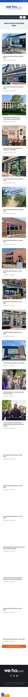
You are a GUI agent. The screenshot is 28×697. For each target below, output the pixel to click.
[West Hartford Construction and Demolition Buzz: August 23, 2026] (14, 95)
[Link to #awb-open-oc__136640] (24, 17)
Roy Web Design (19, 683)
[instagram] (25, 1)
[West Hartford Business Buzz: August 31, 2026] (14, 34)
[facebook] (20, 1)
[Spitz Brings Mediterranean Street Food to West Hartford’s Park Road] (14, 525)
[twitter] (23, 1)
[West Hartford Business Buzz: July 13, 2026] (14, 310)
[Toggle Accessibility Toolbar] (2, 694)
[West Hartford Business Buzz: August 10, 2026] (14, 187)
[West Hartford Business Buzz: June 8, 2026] (14, 586)
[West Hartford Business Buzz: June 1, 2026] (14, 617)
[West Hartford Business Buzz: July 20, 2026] (14, 279)
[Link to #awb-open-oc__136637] (21, 17)
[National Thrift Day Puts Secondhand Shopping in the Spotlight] (14, 126)
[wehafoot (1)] (14, 669)
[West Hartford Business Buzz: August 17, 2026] (14, 157)
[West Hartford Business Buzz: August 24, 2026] (14, 65)
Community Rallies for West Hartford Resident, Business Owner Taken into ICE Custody (13, 424)
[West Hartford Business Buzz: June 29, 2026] (14, 433)
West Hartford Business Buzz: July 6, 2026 (13, 363)
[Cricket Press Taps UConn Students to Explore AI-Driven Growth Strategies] (14, 556)
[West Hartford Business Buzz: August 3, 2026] (14, 218)
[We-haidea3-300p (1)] (14, 5)
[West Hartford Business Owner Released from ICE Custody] (14, 370)
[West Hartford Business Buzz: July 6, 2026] (14, 341)
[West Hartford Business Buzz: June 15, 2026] (14, 494)
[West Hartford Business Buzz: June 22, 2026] (14, 464)
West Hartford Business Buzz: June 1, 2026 (13, 639)
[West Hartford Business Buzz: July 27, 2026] (14, 249)
